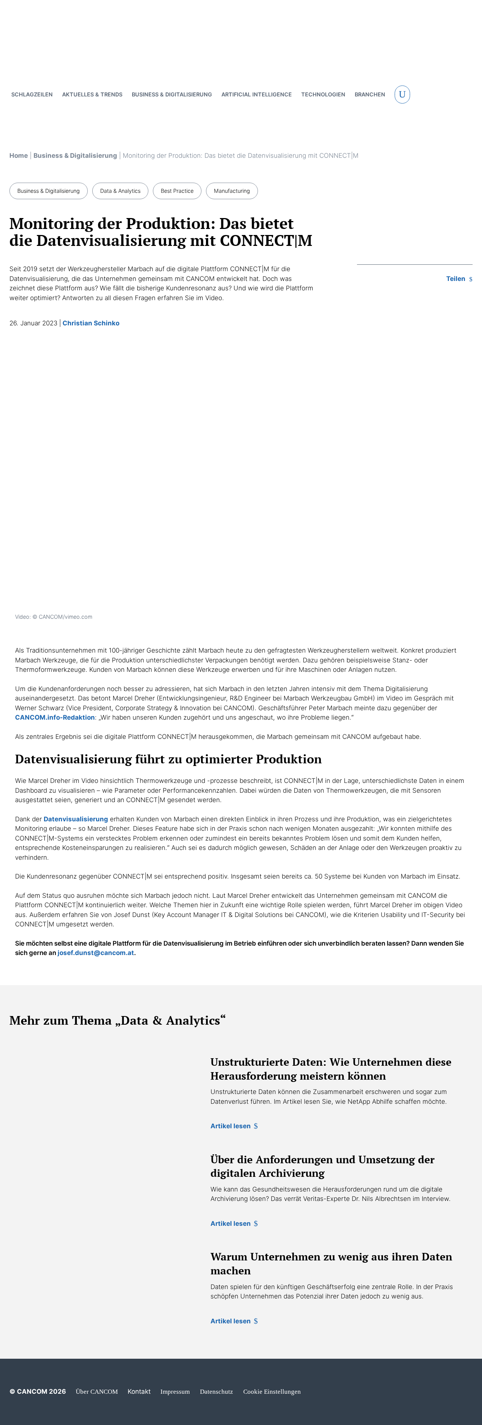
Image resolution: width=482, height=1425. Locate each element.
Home (18, 155)
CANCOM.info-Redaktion (55, 717)
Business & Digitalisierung (75, 155)
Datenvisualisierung (76, 819)
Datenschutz (216, 1391)
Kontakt (139, 1391)
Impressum (175, 1391)
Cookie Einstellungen (272, 1391)
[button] (402, 94)
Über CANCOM (97, 1391)
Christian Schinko (91, 323)
